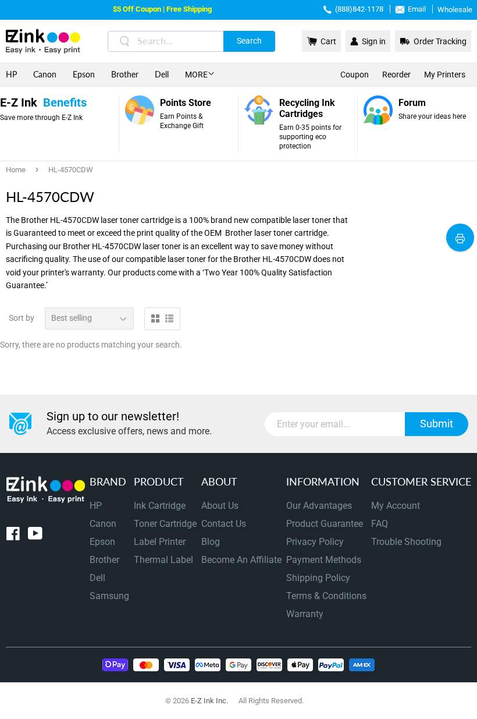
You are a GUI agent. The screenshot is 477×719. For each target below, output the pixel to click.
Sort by (21, 318)
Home (16, 169)
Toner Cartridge (165, 523)
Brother (124, 74)
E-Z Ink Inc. (209, 700)
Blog (210, 541)
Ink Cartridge (160, 505)
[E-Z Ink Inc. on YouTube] (35, 535)
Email (417, 9)
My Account (395, 505)
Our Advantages (319, 505)
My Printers (444, 74)
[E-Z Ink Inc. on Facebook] (13, 535)
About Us (219, 505)
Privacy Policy (315, 541)
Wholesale (454, 9)
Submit (436, 423)
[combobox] (191, 41)
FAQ (379, 523)
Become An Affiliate (241, 559)
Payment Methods (323, 559)
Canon (44, 74)
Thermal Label (163, 559)
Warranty (304, 613)
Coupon (354, 74)
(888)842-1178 (359, 9)
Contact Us (223, 523)
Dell (162, 74)
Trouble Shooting (406, 541)
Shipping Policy (318, 577)
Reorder (396, 74)
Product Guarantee (324, 523)
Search (249, 40)
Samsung (109, 595)
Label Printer (160, 541)
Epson (84, 74)
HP (11, 74)
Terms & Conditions (326, 595)
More (196, 74)
